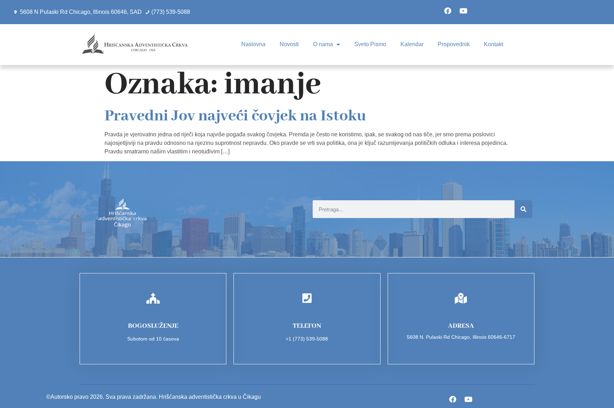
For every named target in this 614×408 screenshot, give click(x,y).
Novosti (289, 44)
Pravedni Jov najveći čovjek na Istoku (235, 116)
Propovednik (454, 44)
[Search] (523, 209)
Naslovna (253, 44)
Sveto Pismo (370, 44)
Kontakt (493, 44)
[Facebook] (448, 11)
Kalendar (412, 44)
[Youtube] (464, 11)
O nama (323, 44)
